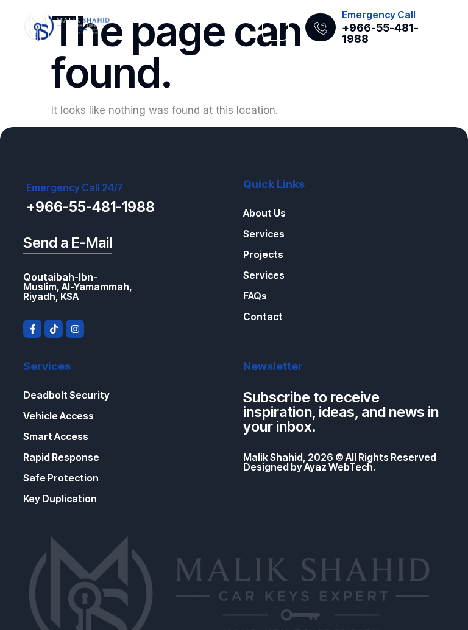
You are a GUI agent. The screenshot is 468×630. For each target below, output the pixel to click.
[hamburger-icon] (275, 27)
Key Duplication (60, 498)
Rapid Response (61, 457)
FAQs (255, 296)
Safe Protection (61, 478)
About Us (264, 213)
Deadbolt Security (66, 395)
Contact (263, 316)
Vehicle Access (58, 416)
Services (264, 234)
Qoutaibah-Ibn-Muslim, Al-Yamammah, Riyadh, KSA (77, 287)
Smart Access (55, 436)
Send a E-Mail (67, 242)
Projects (263, 254)
